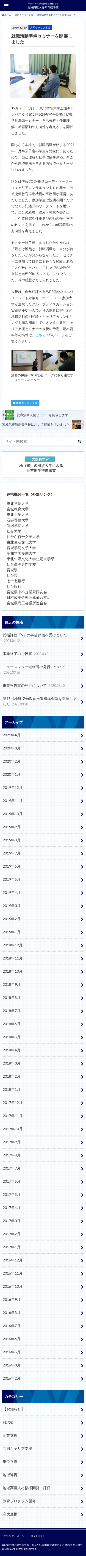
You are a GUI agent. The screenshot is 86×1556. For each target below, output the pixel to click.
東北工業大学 (18, 514)
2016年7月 (11, 1325)
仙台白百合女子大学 (23, 536)
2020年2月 (11, 761)
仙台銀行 (14, 586)
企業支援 (10, 1435)
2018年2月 (11, 1076)
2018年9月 (11, 984)
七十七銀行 (16, 581)
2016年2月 (11, 1378)
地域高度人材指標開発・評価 (26, 1488)
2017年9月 (11, 1142)
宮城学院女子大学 (21, 547)
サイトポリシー (39, 1536)
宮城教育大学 (18, 509)
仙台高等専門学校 (21, 564)
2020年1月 (11, 774)
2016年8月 (11, 1312)
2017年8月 (11, 1155)
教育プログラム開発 (19, 1501)
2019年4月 (11, 892)
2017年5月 (11, 1194)
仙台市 (12, 575)
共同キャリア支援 (27, 403)
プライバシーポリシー (14, 1536)
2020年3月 (11, 748)
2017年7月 (11, 1168)
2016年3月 (11, 1365)
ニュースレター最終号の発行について (34, 669)
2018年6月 (11, 1023)
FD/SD (8, 1422)
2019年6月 (11, 866)
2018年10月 (12, 971)
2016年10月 (12, 1286)
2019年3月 (11, 905)
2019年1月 (11, 932)
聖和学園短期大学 (21, 553)
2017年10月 (12, 1128)
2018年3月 (11, 1063)
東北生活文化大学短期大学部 (30, 558)
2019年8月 (11, 840)
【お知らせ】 (14, 1409)
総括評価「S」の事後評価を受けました (35, 638)
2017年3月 (11, 1220)
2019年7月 (11, 853)
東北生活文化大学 (21, 542)
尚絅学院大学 (18, 525)
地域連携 (10, 1474)
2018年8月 (11, 997)
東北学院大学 (18, 503)
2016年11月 (12, 1273)
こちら (40, 335)
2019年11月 (12, 800)
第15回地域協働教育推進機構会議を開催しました (40, 701)
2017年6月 (11, 1181)
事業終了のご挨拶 (26, 653)
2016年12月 (12, 1260)
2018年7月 (11, 1010)
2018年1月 (11, 1089)
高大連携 (10, 1514)
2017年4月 (11, 1207)
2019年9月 (11, 827)
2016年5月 (11, 1352)
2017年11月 (12, 1115)
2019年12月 (12, 787)
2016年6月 (11, 1339)
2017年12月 (12, 1102)
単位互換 (10, 1461)
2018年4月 (11, 1050)
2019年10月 (12, 813)
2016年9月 (11, 1299)
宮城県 (12, 569)
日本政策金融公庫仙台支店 (29, 597)
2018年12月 (12, 945)
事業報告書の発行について (33, 685)
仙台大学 (14, 531)
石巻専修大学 (18, 520)
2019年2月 (11, 918)
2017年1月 (11, 1247)
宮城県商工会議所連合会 (27, 603)
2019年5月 (11, 879)
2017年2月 (11, 1233)
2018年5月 (11, 1037)
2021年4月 (11, 735)
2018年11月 (12, 958)
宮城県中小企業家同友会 (27, 592)
